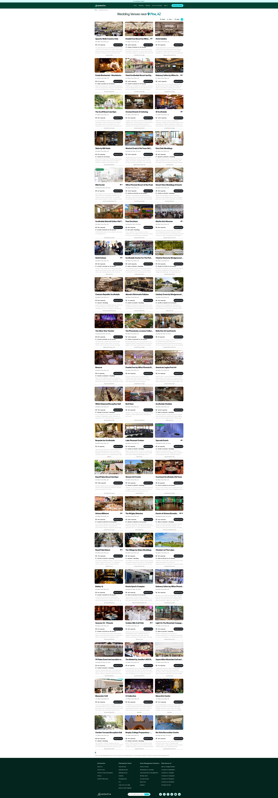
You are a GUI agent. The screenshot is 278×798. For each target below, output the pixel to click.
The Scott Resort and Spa (105, 112)
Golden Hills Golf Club (135, 623)
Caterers (121, 775)
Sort (170, 19)
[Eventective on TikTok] (171, 794)
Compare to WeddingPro (168, 769)
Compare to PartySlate (167, 782)
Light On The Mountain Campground (171, 623)
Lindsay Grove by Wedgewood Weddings (173, 294)
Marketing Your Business (147, 769)
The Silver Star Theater (104, 331)
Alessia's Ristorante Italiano (137, 294)
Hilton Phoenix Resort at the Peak (139, 185)
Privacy (99, 775)
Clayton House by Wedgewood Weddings (173, 258)
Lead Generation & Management (149, 772)
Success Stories (144, 779)
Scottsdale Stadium (164, 404)
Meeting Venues (123, 772)
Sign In (166, 5)
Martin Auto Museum (164, 221)
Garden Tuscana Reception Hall (108, 732)
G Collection (131, 696)
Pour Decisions (132, 221)
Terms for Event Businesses (105, 772)
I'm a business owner (138, 1)
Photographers (123, 779)
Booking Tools (144, 775)
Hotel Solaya (100, 258)
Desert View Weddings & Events (169, 185)
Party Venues (122, 766)
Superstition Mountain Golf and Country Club (174, 659)
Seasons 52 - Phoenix (104, 623)
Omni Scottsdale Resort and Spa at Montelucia (145, 75)
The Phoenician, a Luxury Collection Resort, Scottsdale (148, 331)
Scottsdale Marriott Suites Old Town (110, 221)
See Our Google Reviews (168, 766)
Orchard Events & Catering (137, 112)
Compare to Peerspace (167, 779)
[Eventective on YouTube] (175, 794)
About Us (100, 766)
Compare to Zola (166, 785)
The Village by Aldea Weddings (138, 550)
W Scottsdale (161, 112)
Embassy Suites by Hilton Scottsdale (170, 75)
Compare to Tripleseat (167, 772)
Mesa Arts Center (163, 696)
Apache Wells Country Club (106, 39)
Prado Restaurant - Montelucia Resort (111, 75)
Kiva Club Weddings (164, 148)
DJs (120, 782)
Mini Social (99, 185)
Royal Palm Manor (102, 550)
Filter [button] (163, 19)
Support (142, 785)
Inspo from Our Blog (124, 785)
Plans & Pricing (144, 766)
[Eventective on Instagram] (164, 794)
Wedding (141, 5)
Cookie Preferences (102, 779)
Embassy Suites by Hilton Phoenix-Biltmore (173, 586)
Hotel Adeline (161, 39)
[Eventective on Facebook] (160, 794)
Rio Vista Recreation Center (167, 732)
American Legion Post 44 (166, 367)
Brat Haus (130, 404)
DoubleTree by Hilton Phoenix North (140, 367)
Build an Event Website (125, 788)
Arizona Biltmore (102, 513)
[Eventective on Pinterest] (168, 794)
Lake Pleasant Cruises (135, 440)
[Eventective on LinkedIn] (179, 794)
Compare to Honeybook (167, 775)
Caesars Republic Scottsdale (107, 294)
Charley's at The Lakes (165, 550)
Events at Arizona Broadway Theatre (171, 513)
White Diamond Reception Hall (108, 404)
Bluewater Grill (101, 696)
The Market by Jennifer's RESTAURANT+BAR (144, 659)
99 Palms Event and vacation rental (109, 659)
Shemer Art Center (133, 477)
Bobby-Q (99, 586)
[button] (181, 19)
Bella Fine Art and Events (166, 331)
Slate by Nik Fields (102, 148)
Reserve (98, 367)
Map (177, 19)
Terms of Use (101, 769)
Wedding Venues (123, 769)
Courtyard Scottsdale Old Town (169, 477)
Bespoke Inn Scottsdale (105, 440)
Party (135, 5)
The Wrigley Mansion (134, 513)
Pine (96, 10)
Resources (143, 782)
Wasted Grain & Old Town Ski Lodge (140, 148)
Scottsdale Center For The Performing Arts (143, 258)
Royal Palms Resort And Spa (106, 477)
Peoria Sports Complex (135, 586)
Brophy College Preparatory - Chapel (141, 732)
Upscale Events (162, 440)
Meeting (147, 5)
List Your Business (157, 5)
